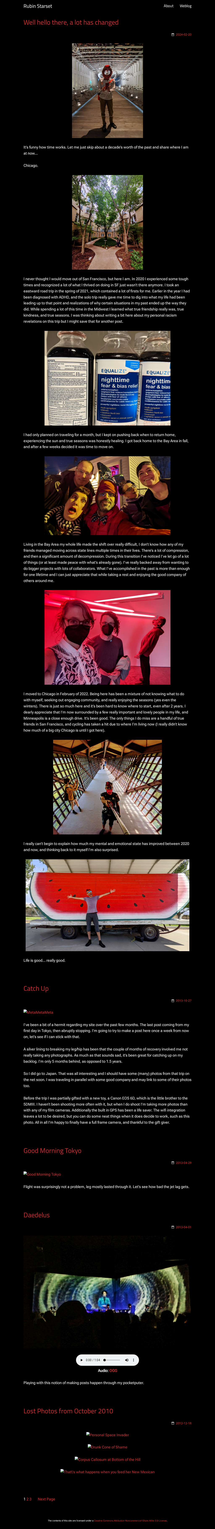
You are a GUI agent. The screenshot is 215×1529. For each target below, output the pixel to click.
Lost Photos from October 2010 (68, 1411)
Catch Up (36, 988)
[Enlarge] (137, 49)
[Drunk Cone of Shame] (107, 1447)
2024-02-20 (183, 34)
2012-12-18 (183, 1423)
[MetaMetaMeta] (38, 1012)
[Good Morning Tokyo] (42, 1174)
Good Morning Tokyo (52, 1150)
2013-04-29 (183, 1162)
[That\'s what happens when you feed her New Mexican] (107, 1472)
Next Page (46, 1499)
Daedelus (37, 1215)
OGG (113, 1370)
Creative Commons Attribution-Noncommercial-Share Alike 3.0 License (130, 1520)
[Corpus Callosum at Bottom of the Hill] (107, 1459)
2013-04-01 (183, 1227)
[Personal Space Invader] (107, 1435)
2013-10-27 (183, 1000)
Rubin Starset (38, 6)
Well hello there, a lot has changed (71, 22)
